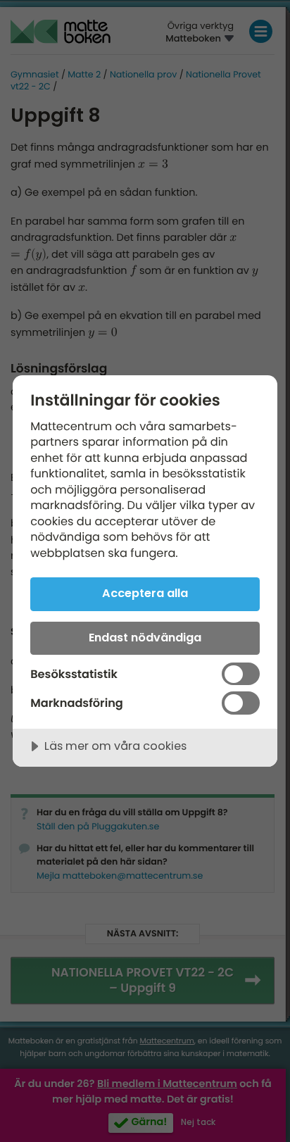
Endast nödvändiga (145, 637)
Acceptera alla (145, 593)
